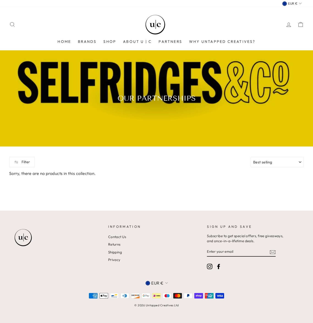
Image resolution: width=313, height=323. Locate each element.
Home (64, 41)
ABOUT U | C (137, 41)
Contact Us (117, 237)
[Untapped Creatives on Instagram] (209, 266)
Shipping (115, 252)
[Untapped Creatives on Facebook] (218, 266)
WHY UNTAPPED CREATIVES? (222, 41)
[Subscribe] (273, 252)
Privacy (114, 260)
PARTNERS (170, 41)
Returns (114, 244)
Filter (25, 162)
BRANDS (87, 41)
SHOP (109, 41)
